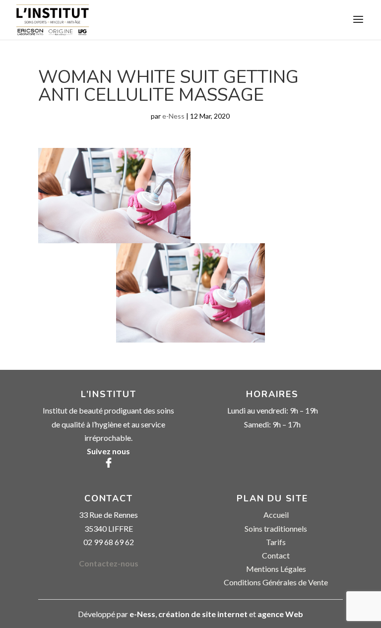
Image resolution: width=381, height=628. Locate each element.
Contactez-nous (108, 563)
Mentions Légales (276, 568)
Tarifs (276, 542)
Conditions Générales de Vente (276, 582)
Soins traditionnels (276, 528)
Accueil (276, 514)
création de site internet (203, 614)
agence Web (280, 614)
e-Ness (173, 116)
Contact (276, 555)
